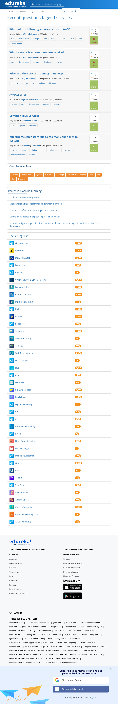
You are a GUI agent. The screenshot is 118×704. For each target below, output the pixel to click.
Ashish (37, 120)
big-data (52, 83)
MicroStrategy (22, 448)
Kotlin (18, 433)
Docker (26, 145)
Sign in (93, 697)
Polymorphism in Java (17, 630)
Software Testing (23, 338)
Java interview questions (90, 622)
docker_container (18, 155)
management (16, 43)
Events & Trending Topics (27, 514)
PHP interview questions (74, 626)
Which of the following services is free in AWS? (39, 29)
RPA (17, 470)
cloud (72, 39)
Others (18, 463)
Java (17, 367)
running (25, 83)
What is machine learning (34, 638)
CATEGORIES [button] (15, 613)
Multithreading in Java (71, 650)
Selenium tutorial (16, 622)
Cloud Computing (23, 294)
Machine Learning (24, 301)
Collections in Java (73, 646)
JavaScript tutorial (16, 634)
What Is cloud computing (66, 642)
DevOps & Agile (22, 257)
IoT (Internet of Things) (26, 426)
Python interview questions (49, 650)
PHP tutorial (14, 626)
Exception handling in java (93, 646)
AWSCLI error (17, 94)
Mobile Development (25, 455)
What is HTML (71, 622)
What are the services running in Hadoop (36, 73)
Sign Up (105, 10)
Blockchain (20, 397)
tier (52, 39)
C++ (17, 419)
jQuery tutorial (32, 634)
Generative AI (21, 243)
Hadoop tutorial (15, 646)
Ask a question (71, 11)
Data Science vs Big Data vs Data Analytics (25, 654)
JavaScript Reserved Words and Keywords (25, 658)
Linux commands (75, 630)
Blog (11, 576)
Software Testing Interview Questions (61, 654)
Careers (66, 559)
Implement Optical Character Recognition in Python (25, 662)
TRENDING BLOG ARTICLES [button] (23, 619)
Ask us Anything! (23, 521)
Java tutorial (58, 622)
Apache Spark (21, 499)
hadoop (42, 83)
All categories (20, 236)
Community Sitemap (18, 593)
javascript (60, 174)
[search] (32, 4)
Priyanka (33, 34)
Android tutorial (91, 630)
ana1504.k (35, 99)
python (14, 104)
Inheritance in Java (94, 626)
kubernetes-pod (38, 150)
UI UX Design (21, 360)
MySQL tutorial (70, 634)
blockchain (22, 179)
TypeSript (19, 485)
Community (14, 580)
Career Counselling (24, 507)
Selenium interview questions (38, 622)
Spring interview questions (40, 630)
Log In (95, 10)
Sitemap (12, 585)
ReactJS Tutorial (90, 650)
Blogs (85, 11)
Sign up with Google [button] (71, 680)
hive (12, 125)
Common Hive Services (24, 115)
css (13, 179)
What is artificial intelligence (36, 646)
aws (12, 39)
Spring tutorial (55, 626)
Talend (18, 477)
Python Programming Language (22, 650)
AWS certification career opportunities (24, 642)
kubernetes (54, 150)
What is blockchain (87, 642)
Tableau (19, 345)
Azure (18, 375)
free (45, 39)
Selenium (19, 331)
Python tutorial (15, 638)
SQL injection (75, 638)
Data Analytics (22, 287)
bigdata (22, 125)
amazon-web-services (77, 174)
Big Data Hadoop (29, 78)
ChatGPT (19, 272)
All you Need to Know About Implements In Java (62, 662)
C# (16, 411)
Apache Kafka (21, 492)
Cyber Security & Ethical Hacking (30, 279)
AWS (24, 34)
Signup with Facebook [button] (72, 689)
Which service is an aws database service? (36, 52)
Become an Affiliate (71, 567)
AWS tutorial (48, 642)
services (62, 39)
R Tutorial (83, 654)
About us (13, 559)
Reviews (12, 567)
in (33, 83)
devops (36, 39)
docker (32, 155)
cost (80, 39)
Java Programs (96, 654)
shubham (36, 145)
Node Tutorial (56, 646)
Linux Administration (25, 441)
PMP (17, 309)
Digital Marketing (23, 404)
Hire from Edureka (71, 576)
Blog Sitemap (15, 589)
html (91, 174)
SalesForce (20, 323)
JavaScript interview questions (34, 626)
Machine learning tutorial (90, 634)
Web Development (24, 353)
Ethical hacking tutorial (57, 638)
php (98, 174)
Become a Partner (71, 572)
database (47, 62)
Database (27, 120)
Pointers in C (60, 630)
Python (25, 99)
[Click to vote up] (91, 29)
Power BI (19, 250)
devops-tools (24, 39)
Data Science (21, 265)
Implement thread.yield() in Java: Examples (62, 658)
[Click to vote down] (91, 33)
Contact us (14, 572)
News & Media (15, 563)
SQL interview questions (51, 634)
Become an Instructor (72, 563)
